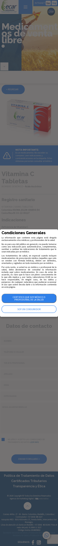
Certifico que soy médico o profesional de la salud (29, 298)
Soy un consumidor (29, 309)
